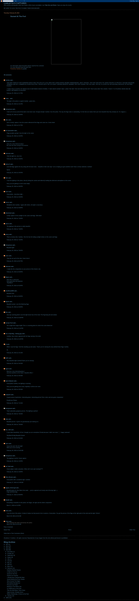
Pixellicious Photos (12, 400)
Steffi (6, 358)
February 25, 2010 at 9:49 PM (15, 307)
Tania (6, 443)
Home (69, 529)
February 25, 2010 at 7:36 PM (15, 229)
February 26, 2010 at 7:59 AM (15, 424)
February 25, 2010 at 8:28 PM (15, 272)
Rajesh (7, 301)
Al (5, 344)
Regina (7, 277)
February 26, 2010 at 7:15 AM (15, 403)
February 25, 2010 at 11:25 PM (15, 339)
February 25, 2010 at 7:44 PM (15, 239)
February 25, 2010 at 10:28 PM (15, 317)
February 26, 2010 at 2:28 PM (15, 471)
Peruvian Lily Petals (12, 584)
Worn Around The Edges (13, 581)
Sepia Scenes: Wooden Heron (15, 592)
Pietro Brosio (9, 477)
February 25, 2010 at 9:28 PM (15, 296)
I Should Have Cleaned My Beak (15, 577)
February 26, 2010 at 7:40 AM (15, 413)
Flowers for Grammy (12, 575)
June (8, 561)
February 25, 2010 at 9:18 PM (15, 285)
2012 (7, 546)
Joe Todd (7, 466)
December (10, 551)
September (10, 555)
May (8, 562)
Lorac (6, 255)
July (8, 559)
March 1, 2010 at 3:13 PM (13, 505)
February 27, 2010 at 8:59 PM (15, 494)
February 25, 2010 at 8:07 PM (15, 261)
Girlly (6, 510)
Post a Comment (8, 527)
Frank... (7, 98)
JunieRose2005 (9, 291)
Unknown (8, 153)
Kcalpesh (7, 394)
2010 (7, 550)
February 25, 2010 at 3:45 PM (15, 172)
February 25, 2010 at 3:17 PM (15, 125)
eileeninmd (8, 213)
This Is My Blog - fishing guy (13, 333)
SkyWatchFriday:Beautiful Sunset (16, 435)
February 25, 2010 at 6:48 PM (15, 207)
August (9, 557)
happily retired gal (10, 487)
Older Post (132, 529)
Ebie (6, 312)
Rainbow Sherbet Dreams (14, 570)
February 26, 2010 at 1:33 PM (15, 461)
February (9, 568)
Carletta (7, 80)
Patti (6, 178)
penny (7, 234)
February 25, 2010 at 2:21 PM (15, 104)
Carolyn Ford (9, 323)
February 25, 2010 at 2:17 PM (15, 93)
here (30, 67)
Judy (6, 419)
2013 (7, 544)
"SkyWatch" (10, 282)
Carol (6, 191)
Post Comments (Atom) (17, 533)
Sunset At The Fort (12, 573)
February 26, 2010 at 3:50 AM (15, 375)
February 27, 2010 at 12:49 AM (15, 482)
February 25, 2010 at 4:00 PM (15, 186)
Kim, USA (8, 429)
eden (6, 120)
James (7, 223)
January (9, 596)
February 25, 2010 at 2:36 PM (15, 114)
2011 (7, 548)
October (9, 553)
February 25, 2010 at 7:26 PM (15, 218)
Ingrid (7, 368)
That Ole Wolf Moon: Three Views (16, 590)
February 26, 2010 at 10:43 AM (15, 450)
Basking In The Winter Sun (14, 586)
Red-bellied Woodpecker (13, 583)
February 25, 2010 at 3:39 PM (15, 148)
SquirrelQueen (9, 381)
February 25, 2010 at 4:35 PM (15, 197)
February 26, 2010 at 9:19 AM (15, 438)
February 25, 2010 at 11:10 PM (15, 328)
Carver (7, 202)
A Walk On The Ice (12, 572)
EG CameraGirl (9, 130)
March (9, 566)
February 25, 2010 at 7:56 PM (15, 250)
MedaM (7, 500)
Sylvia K (7, 164)
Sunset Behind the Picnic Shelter (16, 579)
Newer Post (7, 529)
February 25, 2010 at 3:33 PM (15, 136)
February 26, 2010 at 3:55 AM (15, 389)
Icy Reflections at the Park (14, 588)
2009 (7, 597)
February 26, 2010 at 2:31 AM (15, 352)
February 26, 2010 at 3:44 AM (15, 363)
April (8, 564)
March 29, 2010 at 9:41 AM (14, 516)
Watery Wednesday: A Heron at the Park (18, 594)
